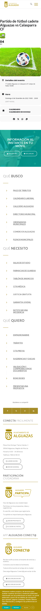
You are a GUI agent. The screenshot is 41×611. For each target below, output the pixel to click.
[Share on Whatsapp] (22, 119)
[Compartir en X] (16, 411)
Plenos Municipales (23, 239)
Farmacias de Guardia (24, 271)
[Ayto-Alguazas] (17, 4)
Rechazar (16, 607)
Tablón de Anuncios (23, 278)
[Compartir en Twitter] (18, 119)
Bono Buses (19, 378)
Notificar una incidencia (20, 311)
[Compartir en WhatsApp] (25, 411)
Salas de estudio (21, 263)
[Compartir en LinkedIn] (33, 411)
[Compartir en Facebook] (14, 119)
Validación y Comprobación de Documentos (22, 369)
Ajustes (26, 607)
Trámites (18, 343)
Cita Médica (19, 286)
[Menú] (35, 4)
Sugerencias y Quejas (24, 359)
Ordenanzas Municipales (19, 223)
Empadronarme (21, 335)
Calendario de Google (19, 112)
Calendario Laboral (23, 198)
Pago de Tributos (22, 190)
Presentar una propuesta (20, 387)
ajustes (4, 603)
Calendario (14, 109)
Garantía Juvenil (22, 302)
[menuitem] (30, 4)
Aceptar (6, 607)
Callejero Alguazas (23, 206)
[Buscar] (30, 4)
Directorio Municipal (24, 214)
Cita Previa (19, 351)
